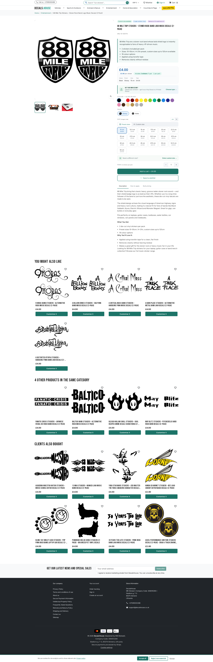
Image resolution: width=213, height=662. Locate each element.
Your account (94, 583)
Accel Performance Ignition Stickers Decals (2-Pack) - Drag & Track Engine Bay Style (160, 541)
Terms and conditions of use (63, 592)
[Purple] (172, 100)
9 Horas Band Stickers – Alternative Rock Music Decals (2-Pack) (50, 304)
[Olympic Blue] (163, 100)
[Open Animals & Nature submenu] (103, 8)
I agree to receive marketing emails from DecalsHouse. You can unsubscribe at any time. (131, 573)
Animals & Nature (93, 8)
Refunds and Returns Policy (63, 608)
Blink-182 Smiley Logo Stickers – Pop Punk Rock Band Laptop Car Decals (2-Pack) (51, 541)
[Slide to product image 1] (40, 107)
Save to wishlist (147, 178)
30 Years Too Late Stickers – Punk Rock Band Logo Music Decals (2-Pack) (125, 541)
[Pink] (119, 105)
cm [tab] (173, 119)
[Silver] (137, 105)
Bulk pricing (147, 186)
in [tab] (176, 119)
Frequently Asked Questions (63, 605)
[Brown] (123, 105)
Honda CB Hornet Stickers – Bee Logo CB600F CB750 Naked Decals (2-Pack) (160, 486)
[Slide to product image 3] (67, 107)
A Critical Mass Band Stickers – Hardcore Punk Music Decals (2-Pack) (124, 304)
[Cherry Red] (128, 100)
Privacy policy (80, 658)
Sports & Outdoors (74, 8)
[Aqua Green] (154, 100)
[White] (123, 100)
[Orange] (137, 100)
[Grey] (141, 105)
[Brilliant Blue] (168, 100)
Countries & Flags (150, 8)
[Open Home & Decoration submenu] (140, 8)
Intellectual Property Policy (62, 601)
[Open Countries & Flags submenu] (160, 8)
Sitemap (56, 617)
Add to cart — (148, 171)
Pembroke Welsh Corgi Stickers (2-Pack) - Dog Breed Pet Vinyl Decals (86, 541)
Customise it (51, 314)
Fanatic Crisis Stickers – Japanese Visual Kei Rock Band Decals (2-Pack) (50, 422)
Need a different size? (150, 158)
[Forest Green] (159, 100)
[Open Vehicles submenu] (63, 8)
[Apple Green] (150, 100)
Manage (172, 658)
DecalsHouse (99, 636)
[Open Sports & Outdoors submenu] (84, 8)
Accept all (142, 658)
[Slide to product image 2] (53, 107)
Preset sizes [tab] (126, 124)
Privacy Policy (58, 589)
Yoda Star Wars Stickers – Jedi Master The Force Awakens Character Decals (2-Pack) (124, 486)
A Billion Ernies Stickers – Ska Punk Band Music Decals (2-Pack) (86, 304)
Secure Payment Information (63, 598)
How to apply (134, 186)
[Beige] (128, 105)
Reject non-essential (158, 658)
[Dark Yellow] (145, 100)
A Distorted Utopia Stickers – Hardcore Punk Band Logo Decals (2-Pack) (50, 358)
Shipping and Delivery (60, 611)
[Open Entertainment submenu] (119, 8)
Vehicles (58, 8)
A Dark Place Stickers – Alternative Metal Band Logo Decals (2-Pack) (160, 304)
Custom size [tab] (140, 124)
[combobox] (106, 3)
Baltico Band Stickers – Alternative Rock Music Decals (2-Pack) (87, 422)
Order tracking (95, 589)
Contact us (57, 614)
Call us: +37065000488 (47, 2)
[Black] (119, 100)
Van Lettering (168, 8)
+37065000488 (134, 603)
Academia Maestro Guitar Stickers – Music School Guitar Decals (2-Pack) (50, 486)
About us (56, 595)
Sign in (92, 592)
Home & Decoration (130, 8)
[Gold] (132, 105)
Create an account (96, 595)
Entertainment (111, 8)
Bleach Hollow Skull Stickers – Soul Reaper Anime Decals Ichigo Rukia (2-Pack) (123, 422)
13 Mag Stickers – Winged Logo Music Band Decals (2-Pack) (87, 486)
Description (123, 186)
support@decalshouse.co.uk (139, 607)
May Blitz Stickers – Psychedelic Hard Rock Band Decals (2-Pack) (160, 422)
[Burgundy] (132, 100)
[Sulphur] (141, 100)
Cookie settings (106, 647)
